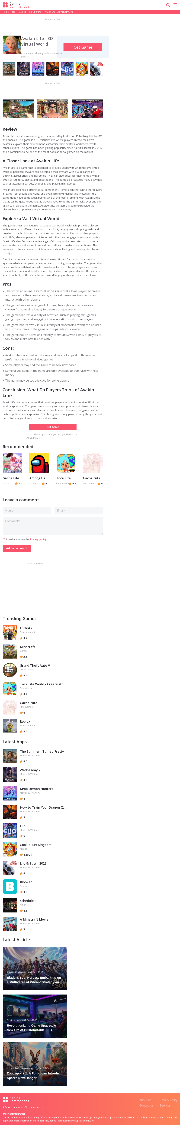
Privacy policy (38, 539)
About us (145, 1100)
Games (22, 11)
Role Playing (35, 11)
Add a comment (17, 548)
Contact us (146, 1105)
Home (6, 11)
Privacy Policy (168, 1100)
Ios (13, 11)
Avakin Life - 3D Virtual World (37, 41)
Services (165, 1105)
